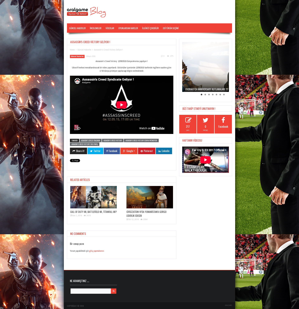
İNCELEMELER (95, 28)
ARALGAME (228, 305)
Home (72, 49)
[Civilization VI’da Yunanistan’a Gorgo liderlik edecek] (149, 197)
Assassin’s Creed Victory (113, 140)
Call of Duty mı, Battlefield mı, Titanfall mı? (93, 212)
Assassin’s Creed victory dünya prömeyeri (141, 140)
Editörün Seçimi (171, 28)
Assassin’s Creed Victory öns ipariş (84, 144)
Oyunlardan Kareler (128, 28)
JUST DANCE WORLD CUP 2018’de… (202, 89)
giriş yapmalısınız (96, 251)
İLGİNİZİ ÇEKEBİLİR (150, 28)
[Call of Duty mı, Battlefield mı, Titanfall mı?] (93, 197)
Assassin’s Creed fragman (90, 140)
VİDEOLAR (110, 28)
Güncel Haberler (77, 28)
